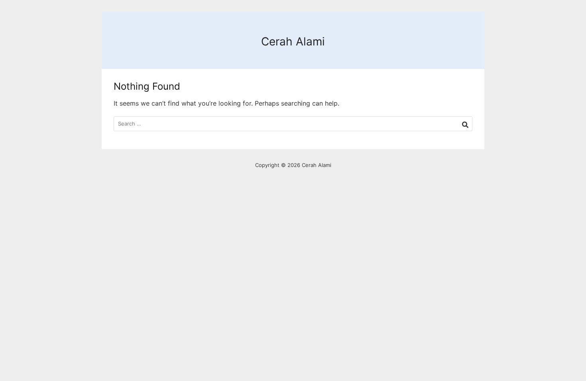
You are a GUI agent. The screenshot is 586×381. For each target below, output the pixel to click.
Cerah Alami (293, 41)
